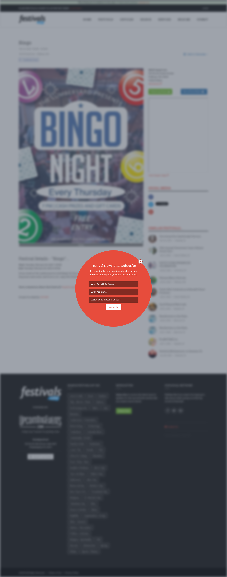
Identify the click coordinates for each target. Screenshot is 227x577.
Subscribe (113, 307)
